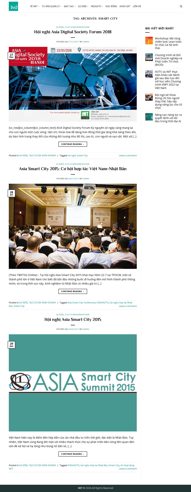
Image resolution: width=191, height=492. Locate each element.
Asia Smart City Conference (82, 302)
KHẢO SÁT (125, 6)
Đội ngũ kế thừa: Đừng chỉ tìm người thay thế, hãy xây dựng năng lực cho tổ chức (168, 101)
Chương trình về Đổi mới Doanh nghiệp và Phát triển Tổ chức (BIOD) (168, 59)
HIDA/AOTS (103, 302)
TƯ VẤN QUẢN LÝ (51, 6)
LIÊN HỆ (137, 6)
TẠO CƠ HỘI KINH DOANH (77, 27)
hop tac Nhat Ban (99, 465)
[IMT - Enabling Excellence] (17, 6)
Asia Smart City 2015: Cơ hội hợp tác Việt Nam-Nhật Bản (73, 168)
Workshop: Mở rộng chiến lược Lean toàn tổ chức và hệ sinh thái (168, 43)
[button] (181, 6)
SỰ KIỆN (82, 6)
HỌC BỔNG (111, 6)
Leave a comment (128, 155)
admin (86, 41)
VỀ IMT (33, 6)
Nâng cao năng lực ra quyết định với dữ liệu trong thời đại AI (168, 118)
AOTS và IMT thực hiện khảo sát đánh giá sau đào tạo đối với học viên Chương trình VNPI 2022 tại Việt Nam (168, 79)
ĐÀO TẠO (69, 6)
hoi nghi (72, 155)
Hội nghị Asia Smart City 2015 (72, 319)
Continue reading (72, 144)
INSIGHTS (96, 6)
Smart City (82, 155)
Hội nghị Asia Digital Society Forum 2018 (72, 31)
